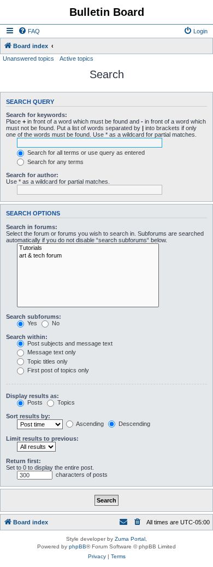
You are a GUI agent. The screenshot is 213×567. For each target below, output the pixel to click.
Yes (31, 323)
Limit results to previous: (42, 438)
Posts (34, 402)
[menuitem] (29, 31)
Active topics (76, 58)
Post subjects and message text (69, 343)
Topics (65, 402)
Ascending (89, 423)
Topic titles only (47, 361)
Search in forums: (31, 227)
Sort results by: (28, 416)
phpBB (77, 546)
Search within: (27, 337)
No (55, 323)
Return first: (23, 461)
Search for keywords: (36, 115)
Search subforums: (33, 316)
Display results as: (32, 396)
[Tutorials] (88, 248)
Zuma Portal (130, 539)
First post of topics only (57, 370)
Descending (133, 423)
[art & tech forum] (88, 256)
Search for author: (32, 175)
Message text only (51, 352)
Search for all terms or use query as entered (85, 152)
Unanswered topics (28, 58)
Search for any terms (55, 162)
